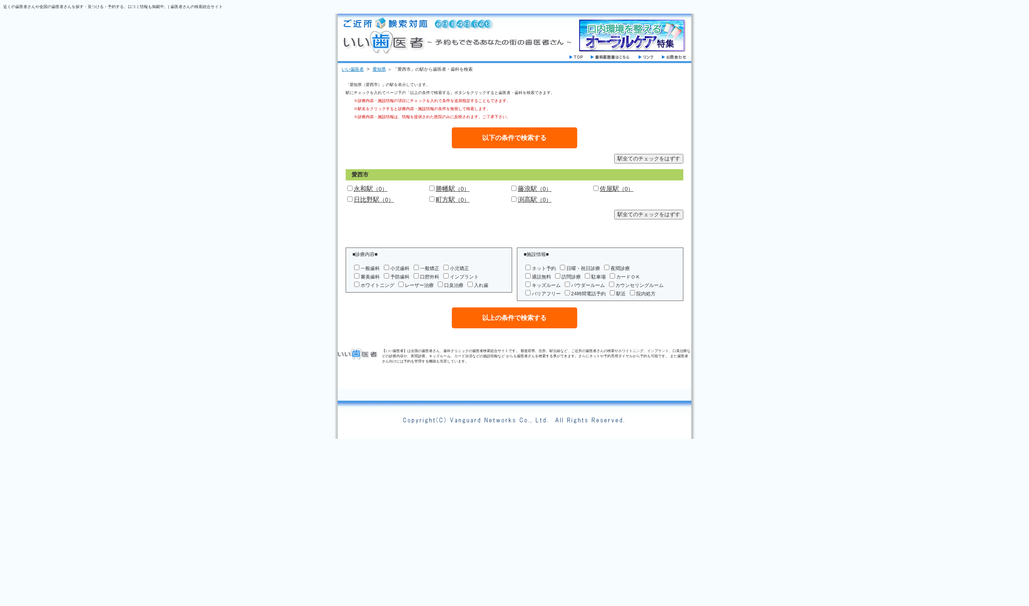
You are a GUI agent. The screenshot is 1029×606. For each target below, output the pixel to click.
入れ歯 (481, 285)
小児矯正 (459, 268)
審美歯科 (370, 277)
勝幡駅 (452, 188)
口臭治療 (453, 285)
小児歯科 (400, 268)
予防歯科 (400, 277)
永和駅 (370, 188)
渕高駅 (534, 199)
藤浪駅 (534, 188)
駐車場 (598, 277)
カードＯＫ (628, 277)
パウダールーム (588, 285)
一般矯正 (429, 268)
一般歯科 (370, 268)
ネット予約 (544, 268)
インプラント (464, 277)
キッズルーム (546, 285)
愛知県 (379, 69)
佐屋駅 (616, 188)
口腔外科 (429, 277)
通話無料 (541, 277)
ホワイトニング (377, 285)
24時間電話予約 (588, 294)
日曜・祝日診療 (583, 268)
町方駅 (452, 199)
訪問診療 (571, 277)
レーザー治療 (419, 285)
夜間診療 (620, 268)
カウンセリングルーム (639, 285)
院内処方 (646, 294)
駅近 (621, 294)
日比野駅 (374, 199)
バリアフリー (546, 294)
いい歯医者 (353, 69)
